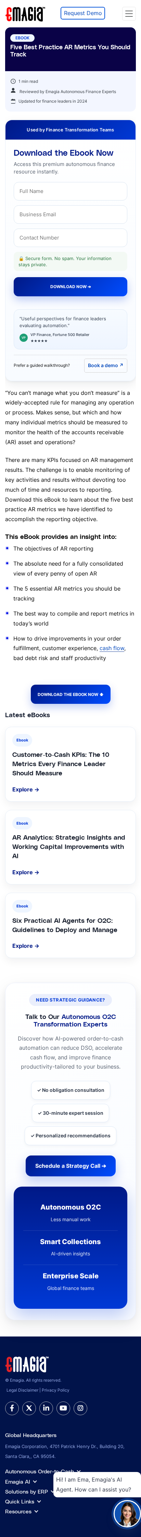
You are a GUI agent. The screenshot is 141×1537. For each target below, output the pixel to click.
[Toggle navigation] (129, 14)
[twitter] (29, 1408)
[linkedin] (46, 1408)
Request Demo (83, 13)
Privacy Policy (55, 1390)
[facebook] (12, 1408)
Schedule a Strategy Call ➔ (70, 1165)
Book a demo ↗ (106, 365)
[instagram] (80, 1408)
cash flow (112, 648)
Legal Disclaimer (22, 1390)
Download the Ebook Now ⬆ (71, 694)
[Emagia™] (27, 1363)
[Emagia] (25, 13)
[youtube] (63, 1408)
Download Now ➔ (70, 286)
